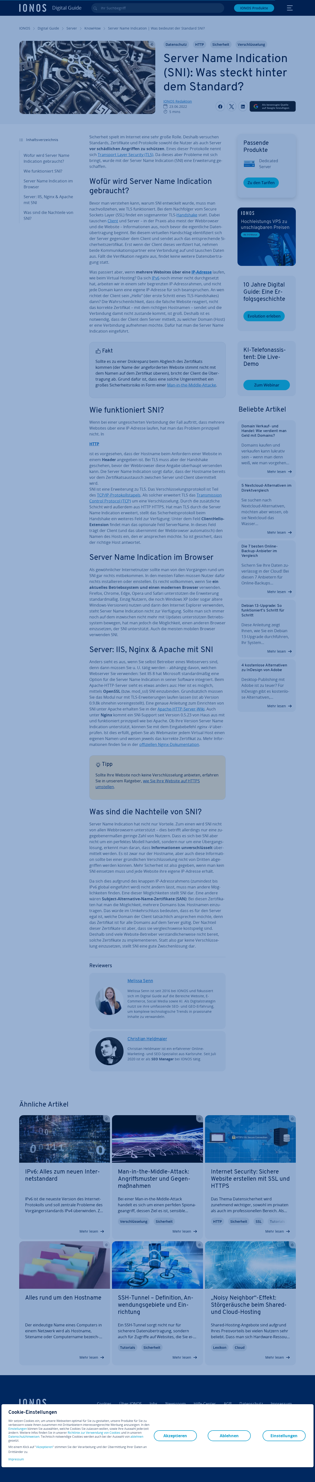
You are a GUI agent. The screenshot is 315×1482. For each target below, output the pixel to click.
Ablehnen (229, 1435)
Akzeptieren (44, 1447)
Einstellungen (17, 1429)
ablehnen (136, 1437)
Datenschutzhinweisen (23, 1436)
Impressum (16, 1459)
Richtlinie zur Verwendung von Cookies (94, 1433)
